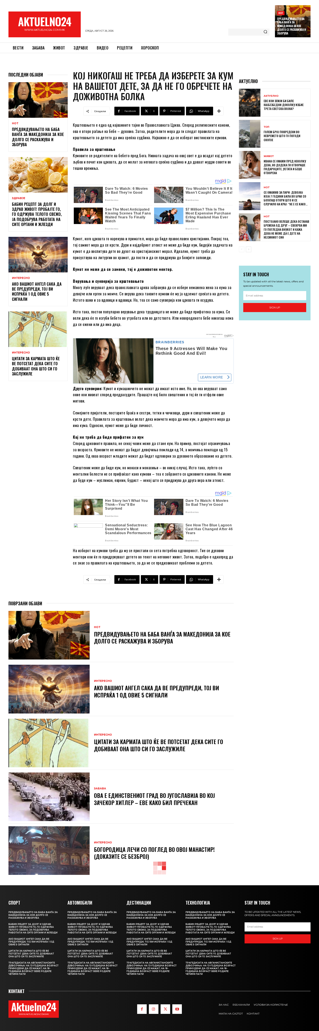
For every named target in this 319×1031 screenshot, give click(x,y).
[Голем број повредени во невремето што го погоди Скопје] (249, 134)
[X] (165, 1009)
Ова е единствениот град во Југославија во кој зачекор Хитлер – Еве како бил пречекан (154, 799)
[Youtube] (177, 1009)
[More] (219, 111)
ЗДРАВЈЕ (18, 198)
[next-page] (248, 249)
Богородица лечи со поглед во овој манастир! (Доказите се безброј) (154, 853)
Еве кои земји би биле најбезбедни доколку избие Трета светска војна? (284, 104)
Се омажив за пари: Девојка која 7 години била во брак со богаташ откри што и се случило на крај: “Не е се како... (285, 198)
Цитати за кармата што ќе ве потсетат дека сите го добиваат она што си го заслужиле (36, 366)
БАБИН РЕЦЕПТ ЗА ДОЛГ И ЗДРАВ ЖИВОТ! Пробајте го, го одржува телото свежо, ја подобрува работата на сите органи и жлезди (37, 214)
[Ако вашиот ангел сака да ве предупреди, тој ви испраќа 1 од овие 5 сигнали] (38, 254)
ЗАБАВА (100, 788)
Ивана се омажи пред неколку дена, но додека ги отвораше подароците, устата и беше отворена (285, 167)
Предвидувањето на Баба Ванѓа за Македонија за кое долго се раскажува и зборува (291, 26)
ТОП (266, 127)
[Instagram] (153, 1009)
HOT (280, 13)
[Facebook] (142, 1009)
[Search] (265, 32)
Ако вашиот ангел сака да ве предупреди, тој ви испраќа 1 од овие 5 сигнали (37, 291)
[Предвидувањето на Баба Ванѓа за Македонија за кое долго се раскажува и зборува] (38, 100)
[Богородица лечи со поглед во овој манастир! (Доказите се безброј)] (49, 850)
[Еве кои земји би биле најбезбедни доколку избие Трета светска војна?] (249, 103)
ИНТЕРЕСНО (21, 278)
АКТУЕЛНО (271, 96)
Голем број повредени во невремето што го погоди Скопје (282, 135)
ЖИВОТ (269, 156)
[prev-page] (241, 249)
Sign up (274, 307)
